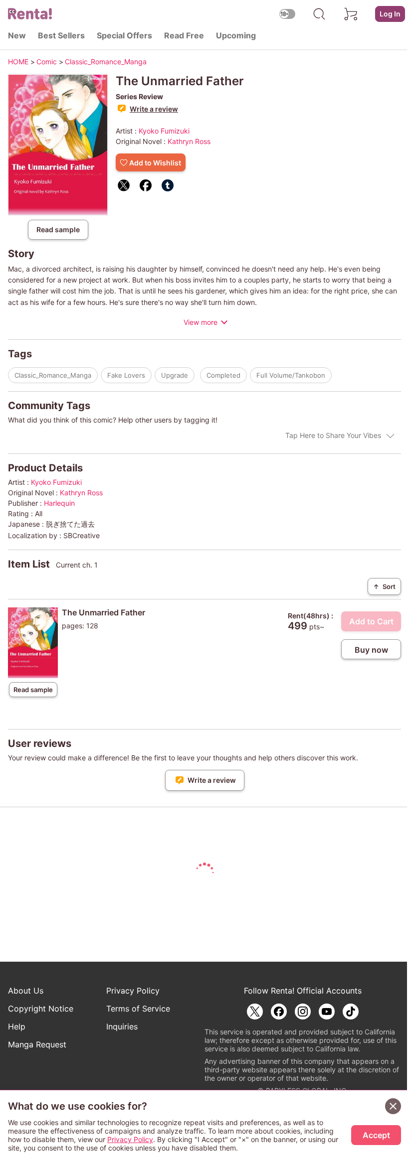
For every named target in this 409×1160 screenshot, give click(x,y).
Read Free (184, 35)
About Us (25, 991)
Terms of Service (138, 1009)
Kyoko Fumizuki (164, 131)
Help (16, 1026)
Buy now (371, 650)
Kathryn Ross (189, 141)
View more (200, 322)
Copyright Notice (40, 1009)
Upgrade (174, 375)
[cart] (351, 14)
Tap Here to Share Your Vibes (333, 435)
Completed (223, 375)
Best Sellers (61, 35)
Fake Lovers (126, 375)
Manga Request (37, 1044)
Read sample (58, 229)
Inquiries (122, 1026)
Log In (390, 13)
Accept (376, 1135)
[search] (319, 14)
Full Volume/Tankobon (290, 375)
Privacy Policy (133, 991)
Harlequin (59, 503)
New (17, 35)
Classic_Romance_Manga (52, 375)
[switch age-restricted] (287, 13)
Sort (384, 586)
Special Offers (124, 35)
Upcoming (236, 35)
